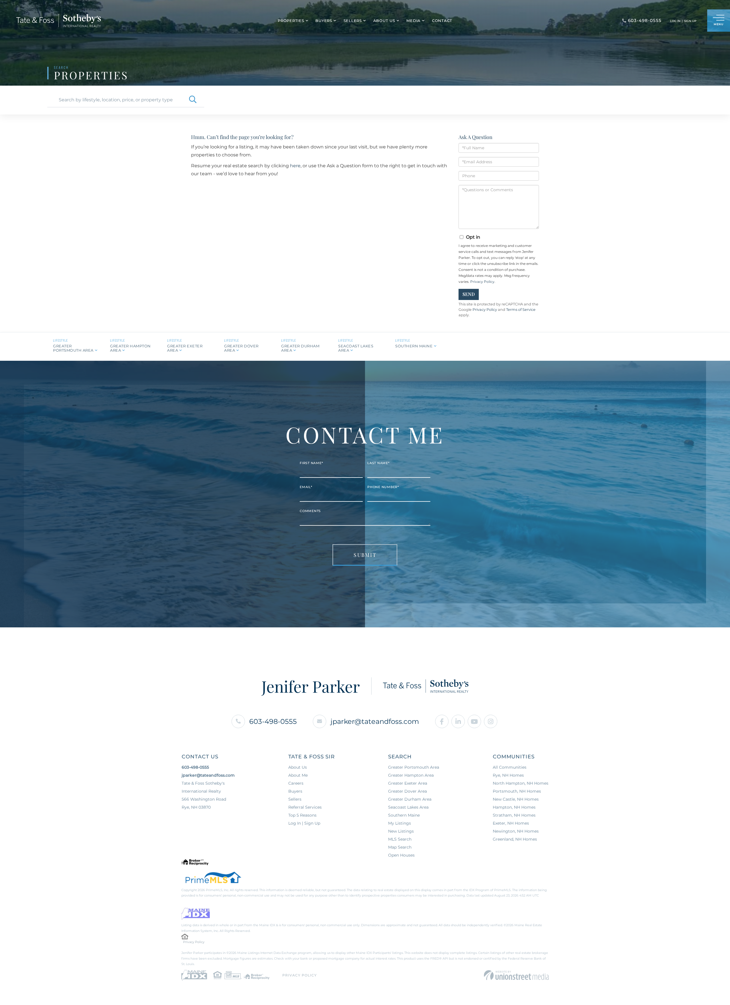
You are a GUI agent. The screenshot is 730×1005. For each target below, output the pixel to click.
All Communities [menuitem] (509, 767)
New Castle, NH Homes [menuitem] (516, 799)
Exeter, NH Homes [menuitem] (511, 823)
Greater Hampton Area (130, 348)
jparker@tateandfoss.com (374, 721)
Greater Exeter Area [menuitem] (407, 783)
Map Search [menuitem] (399, 847)
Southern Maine (414, 346)
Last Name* (378, 463)
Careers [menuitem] (295, 783)
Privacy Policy (482, 281)
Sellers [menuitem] (353, 20)
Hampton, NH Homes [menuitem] (514, 807)
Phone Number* (383, 487)
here (295, 165)
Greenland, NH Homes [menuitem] (515, 839)
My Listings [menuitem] (399, 823)
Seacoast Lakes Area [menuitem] (408, 807)
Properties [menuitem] (291, 20)
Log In (675, 21)
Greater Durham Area (300, 348)
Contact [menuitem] (442, 20)
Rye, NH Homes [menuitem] (508, 775)
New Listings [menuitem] (401, 831)
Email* (306, 487)
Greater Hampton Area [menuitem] (411, 775)
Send (469, 294)
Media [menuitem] (413, 20)
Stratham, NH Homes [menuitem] (514, 815)
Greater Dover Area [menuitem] (407, 791)
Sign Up (690, 21)
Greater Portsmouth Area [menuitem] (413, 767)
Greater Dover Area (241, 348)
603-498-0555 (273, 721)
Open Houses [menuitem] (401, 855)
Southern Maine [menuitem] (404, 815)
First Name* (311, 463)
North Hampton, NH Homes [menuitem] (520, 783)
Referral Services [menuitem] (305, 807)
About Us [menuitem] (384, 20)
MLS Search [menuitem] (399, 839)
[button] (193, 100)
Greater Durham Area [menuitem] (409, 799)
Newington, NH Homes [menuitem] (516, 831)
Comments (310, 511)
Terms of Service (521, 309)
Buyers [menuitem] (323, 20)
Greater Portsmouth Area (73, 348)
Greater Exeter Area (184, 348)
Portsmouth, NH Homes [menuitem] (517, 791)
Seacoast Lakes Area (355, 348)
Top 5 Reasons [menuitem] (302, 815)
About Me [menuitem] (298, 775)
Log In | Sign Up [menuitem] (304, 823)
